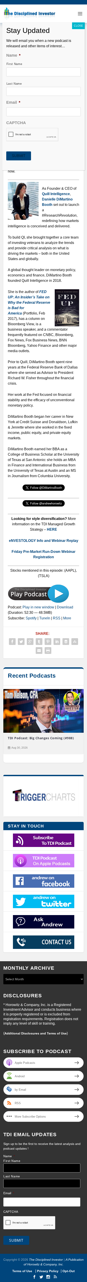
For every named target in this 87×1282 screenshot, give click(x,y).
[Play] (38, 602)
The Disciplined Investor (45, 1259)
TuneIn (44, 618)
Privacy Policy (47, 1271)
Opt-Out (68, 1271)
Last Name (11, 1176)
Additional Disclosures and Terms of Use (35, 1033)
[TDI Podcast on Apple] (43, 860)
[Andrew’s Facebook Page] (43, 881)
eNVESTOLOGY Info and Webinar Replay (43, 541)
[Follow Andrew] (43, 901)
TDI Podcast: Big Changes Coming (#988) (41, 738)
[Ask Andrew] (43, 922)
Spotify (31, 618)
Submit (16, 1240)
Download (65, 607)
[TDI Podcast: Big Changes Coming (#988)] (43, 711)
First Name (12, 1161)
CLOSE (78, 25)
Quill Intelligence (56, 194)
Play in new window (38, 607)
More (67, 618)
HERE (52, 529)
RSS (56, 618)
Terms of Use (22, 1271)
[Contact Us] (43, 942)
